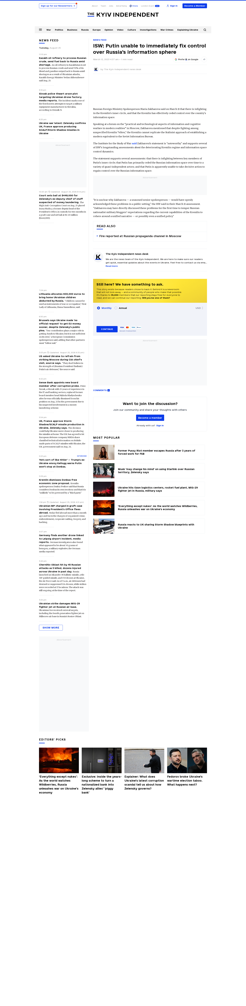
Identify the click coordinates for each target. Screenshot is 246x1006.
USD (198, 308)
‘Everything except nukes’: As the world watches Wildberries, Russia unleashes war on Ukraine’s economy (58, 784)
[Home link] (123, 15)
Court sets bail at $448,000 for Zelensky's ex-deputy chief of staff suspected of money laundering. (61, 199)
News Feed (99, 40)
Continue (107, 329)
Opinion (108, 30)
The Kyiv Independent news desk (122, 69)
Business (72, 30)
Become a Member (194, 6)
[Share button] (204, 59)
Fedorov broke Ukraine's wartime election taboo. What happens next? (185, 780)
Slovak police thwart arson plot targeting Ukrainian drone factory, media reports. (60, 97)
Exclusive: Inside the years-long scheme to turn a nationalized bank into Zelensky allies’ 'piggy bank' (102, 784)
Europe (97, 30)
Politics (59, 30)
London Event (147, 6)
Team (103, 6)
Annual (123, 308)
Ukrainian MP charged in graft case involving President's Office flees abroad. (60, 509)
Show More (51, 627)
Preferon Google (188, 59)
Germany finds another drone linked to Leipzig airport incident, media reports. (61, 538)
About (95, 6)
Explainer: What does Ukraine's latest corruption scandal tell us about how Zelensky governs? (144, 782)
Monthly (107, 308)
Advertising (121, 6)
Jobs (111, 6)
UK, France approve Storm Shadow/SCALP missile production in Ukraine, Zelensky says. (61, 424)
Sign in (160, 425)
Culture (131, 30)
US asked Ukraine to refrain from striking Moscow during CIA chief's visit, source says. (60, 359)
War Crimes (166, 30)
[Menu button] (40, 29)
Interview (82, 456)
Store (135, 6)
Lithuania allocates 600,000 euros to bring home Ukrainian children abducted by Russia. (62, 297)
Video (120, 30)
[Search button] (205, 30)
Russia (85, 30)
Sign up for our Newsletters (58, 6)
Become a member (150, 417)
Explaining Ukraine (187, 30)
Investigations (148, 30)
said (134, 143)
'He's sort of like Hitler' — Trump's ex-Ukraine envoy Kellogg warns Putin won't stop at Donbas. (62, 463)
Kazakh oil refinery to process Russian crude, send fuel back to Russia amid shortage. (62, 61)
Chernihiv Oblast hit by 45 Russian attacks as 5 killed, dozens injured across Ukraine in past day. (60, 568)
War (48, 30)
